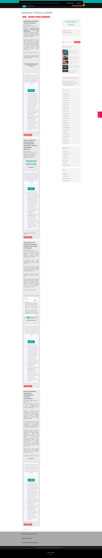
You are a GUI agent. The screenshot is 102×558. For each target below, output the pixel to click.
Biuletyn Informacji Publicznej (29, 533)
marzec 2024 (66, 102)
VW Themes (62, 547)
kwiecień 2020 (66, 133)
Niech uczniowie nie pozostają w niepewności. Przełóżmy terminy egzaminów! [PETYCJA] (30, 145)
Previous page (25, 529)
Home (24, 16)
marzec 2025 (66, 95)
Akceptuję (79, 3)
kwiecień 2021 (66, 118)
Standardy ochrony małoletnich (74, 66)
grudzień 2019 (66, 142)
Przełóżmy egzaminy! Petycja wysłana (31, 22)
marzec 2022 (66, 109)
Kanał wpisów (66, 176)
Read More (27, 134)
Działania (38, 16)
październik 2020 (67, 127)
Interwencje (66, 158)
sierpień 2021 (66, 116)
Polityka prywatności (27, 538)
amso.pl (51, 554)
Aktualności (31, 16)
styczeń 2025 (66, 98)
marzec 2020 (66, 136)
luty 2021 (65, 120)
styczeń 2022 (66, 111)
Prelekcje (65, 162)
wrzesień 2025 (66, 93)
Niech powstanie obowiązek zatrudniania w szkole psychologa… (30, 395)
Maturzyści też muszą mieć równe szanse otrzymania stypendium (30, 245)
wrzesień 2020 (66, 129)
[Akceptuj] (25, 93)
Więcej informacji (70, 3)
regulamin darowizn (30, 117)
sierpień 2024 (66, 100)
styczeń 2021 (66, 122)
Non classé (66, 160)
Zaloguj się (66, 173)
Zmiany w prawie (45, 16)
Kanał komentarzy (67, 178)
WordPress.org (66, 180)
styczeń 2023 (66, 107)
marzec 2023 (66, 104)
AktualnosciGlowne (67, 153)
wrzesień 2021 (66, 113)
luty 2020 (65, 138)
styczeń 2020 (66, 140)
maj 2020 (65, 131)
